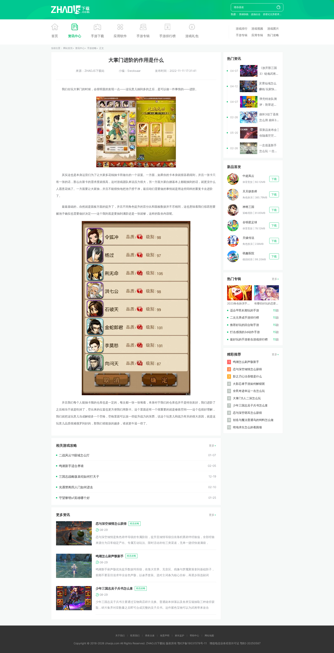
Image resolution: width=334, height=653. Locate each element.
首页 (54, 36)
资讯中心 (74, 36)
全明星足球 (250, 222)
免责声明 (164, 635)
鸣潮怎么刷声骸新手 (110, 556)
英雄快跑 (243, 14)
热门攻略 (273, 35)
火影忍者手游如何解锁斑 (249, 384)
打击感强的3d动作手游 (245, 332)
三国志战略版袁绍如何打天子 (79, 476)
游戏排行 (241, 28)
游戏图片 (273, 28)
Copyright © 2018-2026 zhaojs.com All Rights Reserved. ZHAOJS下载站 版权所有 (125, 643)
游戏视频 (257, 28)
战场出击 (255, 14)
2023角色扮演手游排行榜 (242, 303)
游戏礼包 (192, 36)
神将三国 (248, 207)
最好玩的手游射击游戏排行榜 (249, 339)
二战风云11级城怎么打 (74, 455)
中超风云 (248, 176)
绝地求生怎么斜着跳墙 (247, 427)
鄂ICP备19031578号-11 (192, 643)
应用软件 (120, 36)
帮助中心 (194, 635)
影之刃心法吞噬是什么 (247, 376)
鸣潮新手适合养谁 (71, 466)
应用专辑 (257, 35)
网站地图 (209, 635)
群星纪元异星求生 (272, 14)
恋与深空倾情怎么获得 (111, 523)
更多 (211, 445)
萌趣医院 (248, 253)
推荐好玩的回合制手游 (244, 325)
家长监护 (179, 635)
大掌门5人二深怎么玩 (247, 398)
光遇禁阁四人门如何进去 (76, 487)
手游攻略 (91, 48)
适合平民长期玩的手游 (244, 310)
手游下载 (97, 36)
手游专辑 (143, 36)
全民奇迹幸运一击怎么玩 (249, 391)
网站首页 (67, 48)
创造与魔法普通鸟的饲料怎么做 (253, 420)
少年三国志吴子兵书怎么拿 (114, 588)
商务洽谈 (149, 635)
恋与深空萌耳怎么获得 (247, 413)
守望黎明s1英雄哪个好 (74, 498)
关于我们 (120, 635)
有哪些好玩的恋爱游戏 (267, 303)
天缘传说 (248, 238)
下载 (274, 179)
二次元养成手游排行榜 (244, 317)
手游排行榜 (167, 36)
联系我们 (135, 635)
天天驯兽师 (250, 191)
